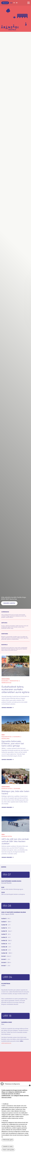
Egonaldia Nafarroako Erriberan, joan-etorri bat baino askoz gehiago (13, 743)
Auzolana (5, 738)
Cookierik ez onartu (8, 1146)
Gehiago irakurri (7, 707)
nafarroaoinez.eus (6, 1043)
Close (30, 1085)
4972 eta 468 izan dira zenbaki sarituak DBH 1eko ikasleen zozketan (15, 841)
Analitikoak (5, 1104)
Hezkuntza (14, 681)
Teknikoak (5, 1120)
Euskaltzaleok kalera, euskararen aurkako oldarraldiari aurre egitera (15, 690)
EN (16, 2)
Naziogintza (7, 736)
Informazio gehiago (6, 1097)
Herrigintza (6, 682)
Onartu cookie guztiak (8, 1149)
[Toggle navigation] (28, 2)
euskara (5, 681)
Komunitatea (7, 788)
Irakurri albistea (9, 603)
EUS (11, 2)
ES (14, 2)
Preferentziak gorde (8, 1139)
